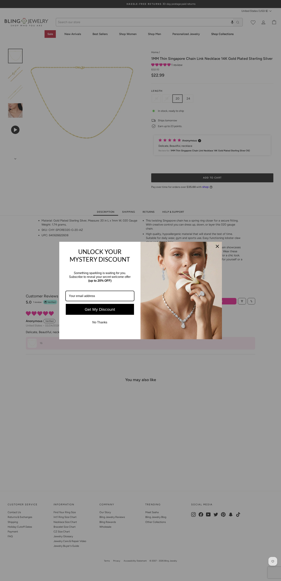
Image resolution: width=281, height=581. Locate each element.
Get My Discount (100, 309)
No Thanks (99, 322)
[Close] (217, 246)
